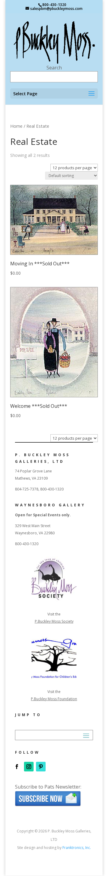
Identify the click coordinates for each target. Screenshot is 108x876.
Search (54, 67)
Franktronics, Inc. (76, 847)
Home (16, 126)
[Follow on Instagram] (29, 766)
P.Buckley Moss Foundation (54, 698)
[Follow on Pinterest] (41, 766)
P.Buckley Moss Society (54, 621)
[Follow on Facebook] (17, 766)
